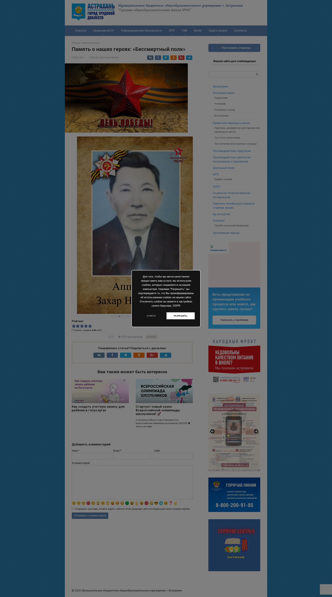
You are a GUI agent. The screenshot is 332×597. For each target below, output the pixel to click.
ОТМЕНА (151, 316)
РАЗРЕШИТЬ (180, 316)
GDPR (176, 305)
